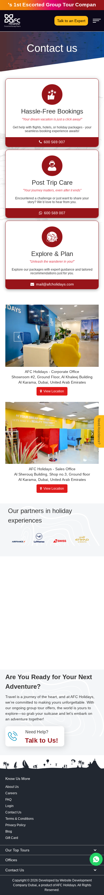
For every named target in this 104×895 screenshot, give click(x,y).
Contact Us (13, 812)
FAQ (8, 799)
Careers (11, 793)
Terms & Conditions (19, 819)
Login (9, 806)
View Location (53, 391)
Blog (8, 831)
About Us (12, 787)
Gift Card (11, 838)
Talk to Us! (41, 740)
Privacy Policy (15, 825)
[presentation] (18, 337)
